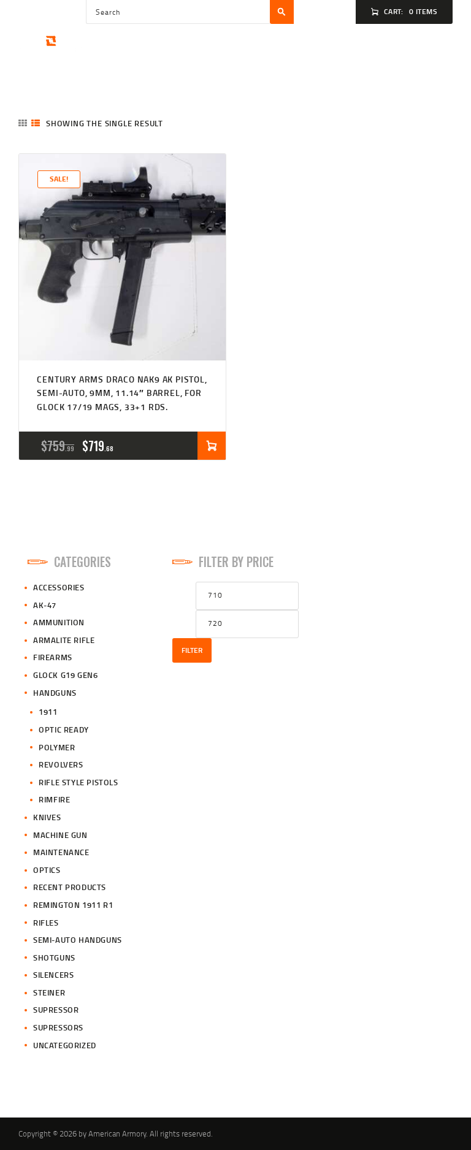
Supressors (58, 1027)
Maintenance (61, 852)
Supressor (55, 1009)
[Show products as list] (35, 123)
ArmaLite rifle (63, 639)
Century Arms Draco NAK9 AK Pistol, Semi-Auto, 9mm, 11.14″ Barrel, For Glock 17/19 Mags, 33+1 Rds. (122, 393)
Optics (47, 869)
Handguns (55, 692)
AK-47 (44, 605)
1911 (48, 711)
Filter (192, 650)
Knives (47, 817)
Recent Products (69, 887)
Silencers (53, 974)
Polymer (57, 747)
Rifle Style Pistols (78, 782)
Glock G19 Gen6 (65, 674)
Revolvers (61, 764)
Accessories (59, 587)
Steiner (49, 992)
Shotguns (54, 957)
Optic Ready (64, 729)
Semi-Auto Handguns (77, 939)
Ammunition (59, 622)
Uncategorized (64, 1045)
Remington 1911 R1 (73, 904)
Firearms (52, 657)
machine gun (60, 834)
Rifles (46, 922)
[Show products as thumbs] (22, 123)
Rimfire (54, 799)
